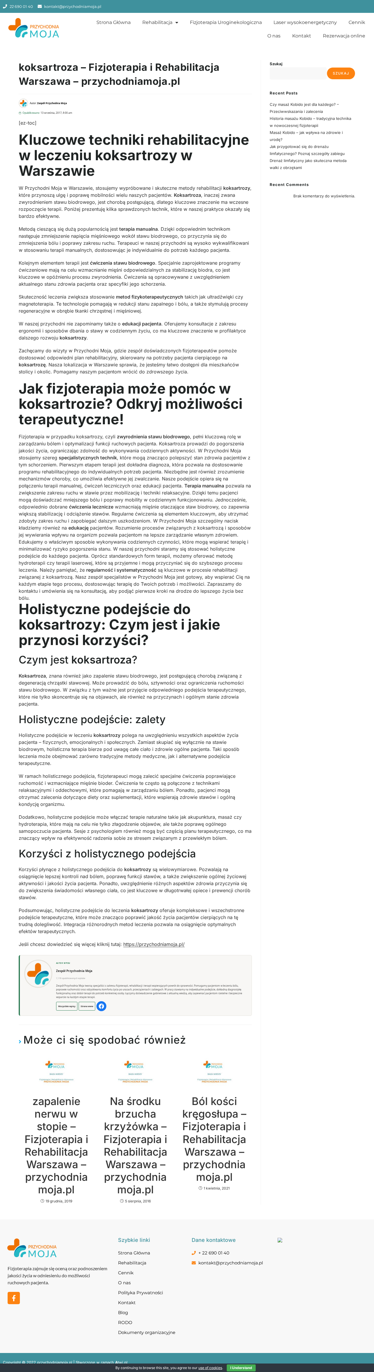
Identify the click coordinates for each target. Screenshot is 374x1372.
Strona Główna (113, 22)
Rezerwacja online (344, 36)
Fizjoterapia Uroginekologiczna (226, 22)
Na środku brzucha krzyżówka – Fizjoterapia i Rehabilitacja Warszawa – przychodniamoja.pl (135, 1145)
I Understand (241, 1368)
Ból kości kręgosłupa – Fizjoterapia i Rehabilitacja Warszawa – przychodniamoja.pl (214, 1139)
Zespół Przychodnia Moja (74, 971)
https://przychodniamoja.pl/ (154, 944)
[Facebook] (101, 1006)
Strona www (87, 1006)
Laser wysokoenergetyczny (305, 22)
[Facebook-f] (14, 1298)
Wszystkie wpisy (66, 1006)
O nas (273, 36)
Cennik (357, 22)
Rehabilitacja (157, 22)
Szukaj (276, 63)
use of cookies (210, 1368)
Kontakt (301, 36)
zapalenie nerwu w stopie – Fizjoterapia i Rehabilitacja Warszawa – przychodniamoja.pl (56, 1145)
